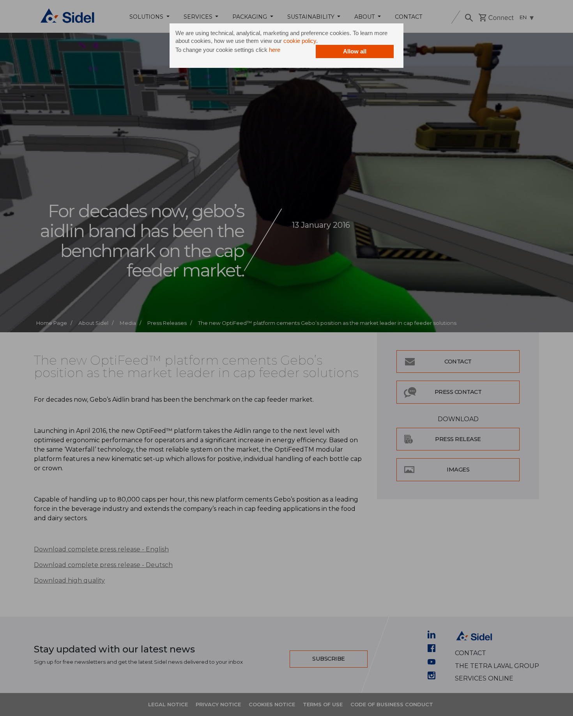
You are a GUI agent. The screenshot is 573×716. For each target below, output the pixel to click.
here (274, 49)
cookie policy (299, 40)
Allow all (354, 51)
